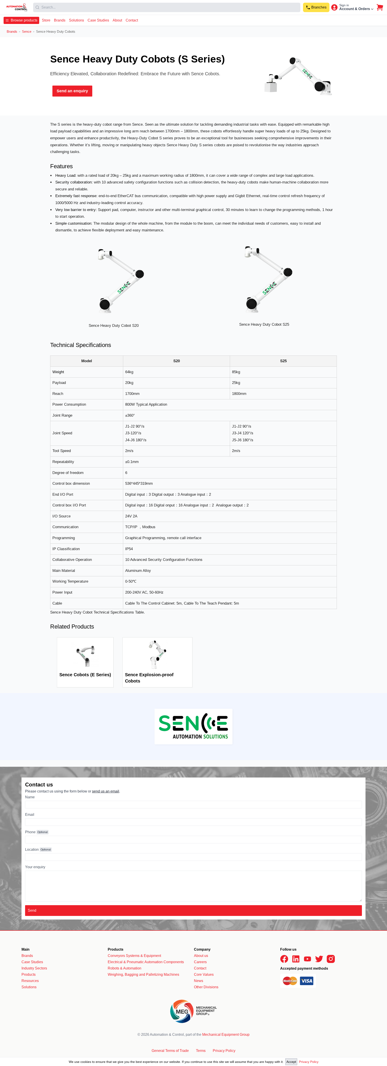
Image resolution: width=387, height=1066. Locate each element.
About (117, 20)
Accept (291, 1062)
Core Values (204, 974)
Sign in (344, 5)
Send (32, 910)
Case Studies (98, 20)
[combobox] (166, 7)
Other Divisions (206, 987)
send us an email (105, 791)
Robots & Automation (124, 968)
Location (32, 849)
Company (202, 949)
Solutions (76, 20)
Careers (200, 962)
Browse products (24, 20)
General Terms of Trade (170, 1051)
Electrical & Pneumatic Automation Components (146, 962)
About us (201, 956)
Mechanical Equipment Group (225, 1034)
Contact (132, 20)
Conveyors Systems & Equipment (134, 956)
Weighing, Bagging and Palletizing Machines (143, 974)
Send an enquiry (72, 91)
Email (29, 814)
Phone (30, 832)
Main (26, 949)
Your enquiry (35, 867)
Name (30, 797)
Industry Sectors (34, 968)
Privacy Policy (308, 1062)
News (198, 981)
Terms (201, 1051)
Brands (59, 20)
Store (46, 20)
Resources (30, 981)
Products (29, 974)
